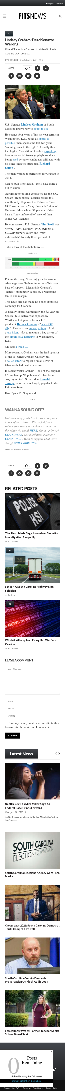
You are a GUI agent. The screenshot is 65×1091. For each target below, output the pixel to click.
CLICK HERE (13, 435)
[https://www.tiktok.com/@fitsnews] (55, 1069)
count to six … (43, 129)
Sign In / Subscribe (55, 3)
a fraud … (22, 346)
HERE (33, 430)
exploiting (50, 151)
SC (9, 34)
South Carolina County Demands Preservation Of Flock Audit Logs (26, 980)
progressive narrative (22, 336)
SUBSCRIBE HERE (26, 443)
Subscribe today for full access (27, 1076)
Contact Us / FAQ (11, 1088)
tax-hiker (12, 332)
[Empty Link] (56, 753)
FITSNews (13, 60)
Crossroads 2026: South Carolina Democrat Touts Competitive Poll (32, 927)
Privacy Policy (52, 1088)
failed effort (14, 361)
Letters (11, 595)
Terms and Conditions (32, 1088)
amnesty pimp (37, 328)
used (15, 159)
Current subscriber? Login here (26, 1080)
